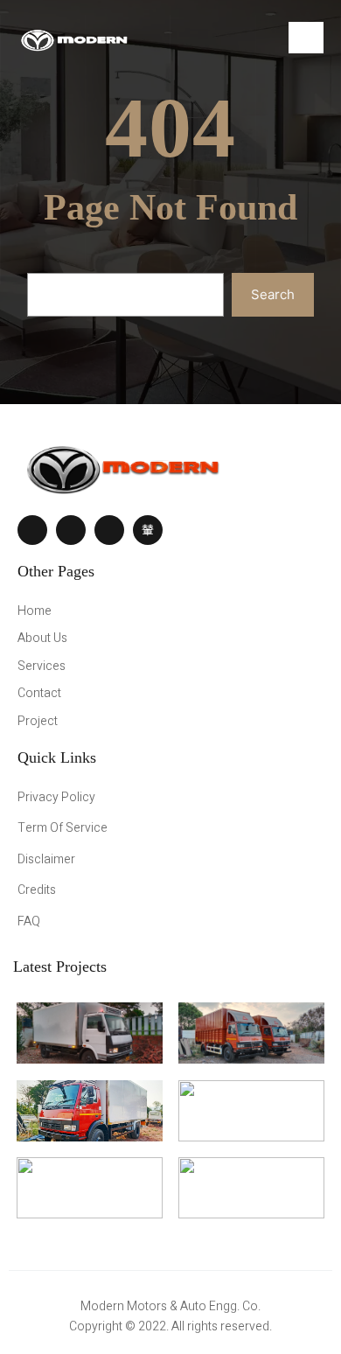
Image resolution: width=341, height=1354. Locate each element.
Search (273, 294)
